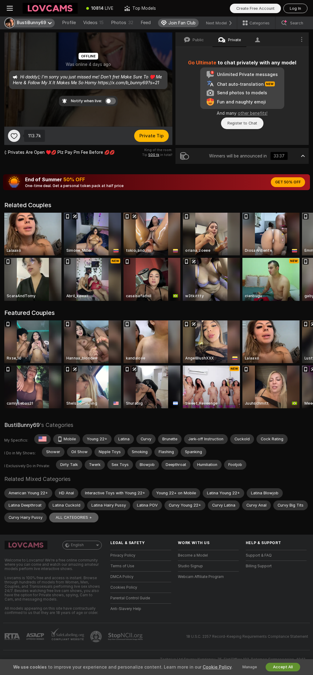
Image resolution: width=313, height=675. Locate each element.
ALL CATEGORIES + (74, 517)
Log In (295, 8)
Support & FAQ (259, 555)
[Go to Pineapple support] (96, 636)
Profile (69, 22)
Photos (122, 22)
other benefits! (252, 113)
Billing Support (259, 566)
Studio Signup (190, 566)
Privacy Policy (122, 555)
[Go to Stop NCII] (126, 636)
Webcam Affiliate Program (201, 577)
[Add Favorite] (14, 136)
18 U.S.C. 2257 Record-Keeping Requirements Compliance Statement (247, 636)
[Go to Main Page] (50, 8)
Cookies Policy (123, 587)
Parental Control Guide (130, 598)
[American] (42, 439)
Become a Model (193, 555)
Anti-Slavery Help (125, 609)
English (77, 545)
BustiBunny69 (22, 425)
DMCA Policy (122, 577)
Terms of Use (122, 566)
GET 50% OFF (288, 182)
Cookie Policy (217, 667)
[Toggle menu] (10, 8)
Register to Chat (242, 123)
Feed (146, 22)
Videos (93, 22)
